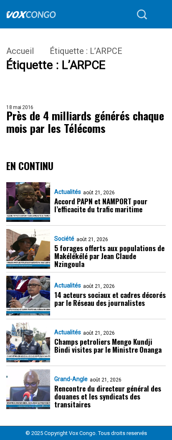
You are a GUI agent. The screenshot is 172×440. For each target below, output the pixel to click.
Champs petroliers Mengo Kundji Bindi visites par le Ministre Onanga (108, 346)
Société (64, 239)
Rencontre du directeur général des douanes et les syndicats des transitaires (107, 396)
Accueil (20, 51)
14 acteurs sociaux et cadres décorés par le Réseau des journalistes (110, 299)
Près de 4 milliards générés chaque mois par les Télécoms (85, 122)
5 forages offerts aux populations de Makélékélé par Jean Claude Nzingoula (109, 256)
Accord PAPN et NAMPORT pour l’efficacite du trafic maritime (100, 205)
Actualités (67, 192)
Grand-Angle (71, 379)
